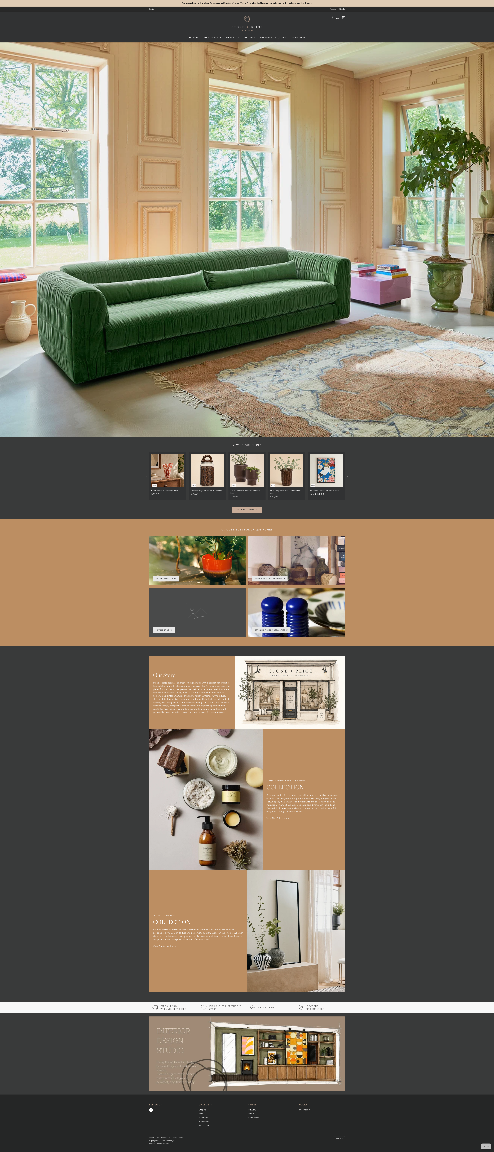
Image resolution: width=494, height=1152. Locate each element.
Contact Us (253, 1117)
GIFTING (249, 37)
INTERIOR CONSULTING (272, 37)
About (201, 1113)
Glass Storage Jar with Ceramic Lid (206, 490)
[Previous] (146, 476)
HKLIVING (194, 37)
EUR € (338, 1138)
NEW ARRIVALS (213, 37)
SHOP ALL (232, 37)
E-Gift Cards (204, 1125)
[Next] (347, 476)
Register (333, 9)
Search (151, 1137)
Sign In (342, 9)
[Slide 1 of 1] (247, 239)
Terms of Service (163, 1137)
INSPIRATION (298, 37)
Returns (251, 1113)
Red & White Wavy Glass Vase (164, 490)
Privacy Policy (304, 1109)
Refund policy (178, 1137)
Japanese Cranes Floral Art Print (324, 490)
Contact (152, 9)
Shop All (202, 1109)
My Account (204, 1121)
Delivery (252, 1109)
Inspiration (204, 1117)
